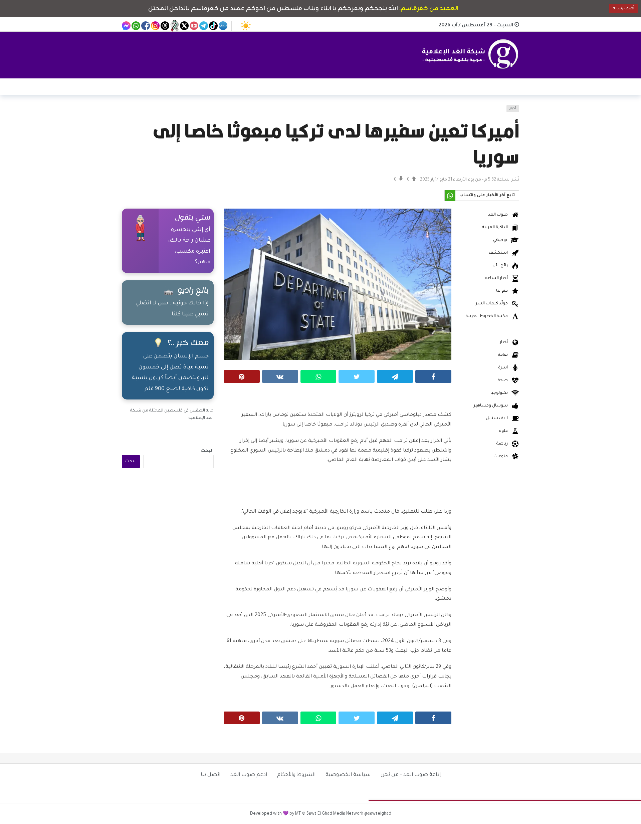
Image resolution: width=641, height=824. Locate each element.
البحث (207, 451)
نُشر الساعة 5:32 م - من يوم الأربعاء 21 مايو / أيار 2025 (469, 180)
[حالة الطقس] (245, 25)
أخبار (512, 108)
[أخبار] (131, 112)
